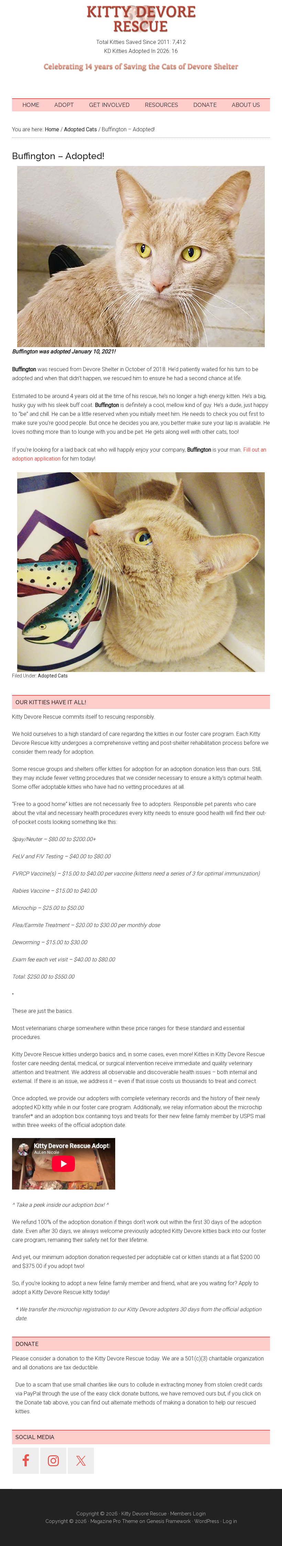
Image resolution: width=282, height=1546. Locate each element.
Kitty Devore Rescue (141, 18)
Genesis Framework (169, 1521)
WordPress (206, 1521)
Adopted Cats (53, 675)
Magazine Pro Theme (114, 1521)
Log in (230, 1521)
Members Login (188, 1513)
